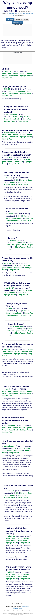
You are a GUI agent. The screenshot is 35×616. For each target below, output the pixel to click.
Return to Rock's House (21, 19)
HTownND (7, 71)
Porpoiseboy (8, 157)
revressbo (7, 389)
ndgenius (11, 536)
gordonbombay (9, 446)
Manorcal (7, 263)
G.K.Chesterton (11, 114)
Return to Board (19, 73)
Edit (9, 73)
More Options (17, 22)
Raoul (10, 309)
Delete (4, 73)
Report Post (13, 75)
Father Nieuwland (16, 326)
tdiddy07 (11, 572)
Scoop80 (9, 178)
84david (7, 89)
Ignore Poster (15, 119)
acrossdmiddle (9, 132)
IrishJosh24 (10, 491)
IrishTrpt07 (10, 288)
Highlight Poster (26, 75)
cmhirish (7, 349)
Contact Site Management (21, 607)
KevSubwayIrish (12, 11)
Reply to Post (7, 78)
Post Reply (10, 19)
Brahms (11, 214)
